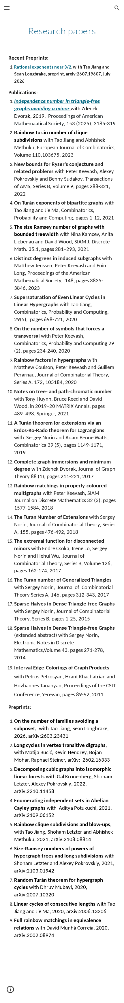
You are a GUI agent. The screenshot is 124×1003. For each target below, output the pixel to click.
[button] (7, 8)
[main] (62, 31)
